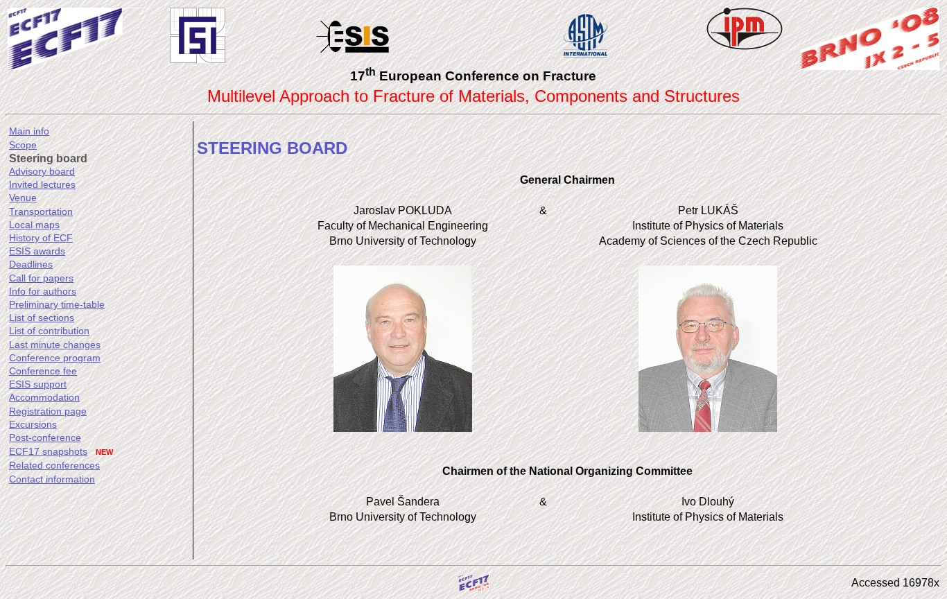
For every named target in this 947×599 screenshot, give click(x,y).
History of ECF (41, 237)
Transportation (41, 211)
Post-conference (45, 437)
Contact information (52, 479)
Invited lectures (42, 184)
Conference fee (43, 370)
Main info (29, 131)
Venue (23, 197)
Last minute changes (55, 344)
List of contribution (49, 330)
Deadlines (31, 264)
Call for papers (41, 278)
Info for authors (42, 291)
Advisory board (42, 171)
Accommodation (44, 397)
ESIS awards (37, 251)
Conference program (55, 357)
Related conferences (54, 465)
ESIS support (38, 384)
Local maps (34, 224)
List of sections (41, 317)
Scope (23, 144)
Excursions (33, 424)
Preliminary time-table (57, 304)
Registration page (48, 411)
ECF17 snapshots (48, 451)
